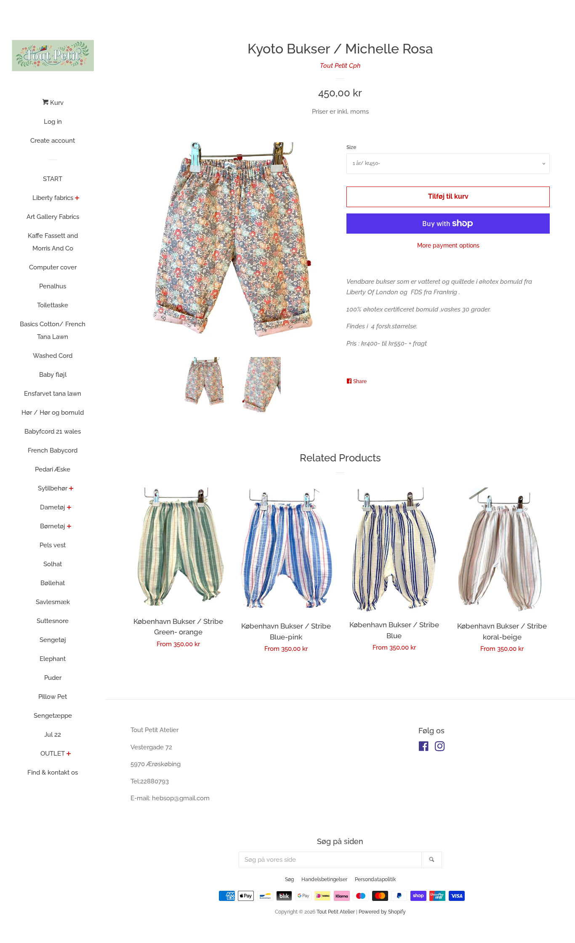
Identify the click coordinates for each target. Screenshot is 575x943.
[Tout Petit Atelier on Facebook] (423, 748)
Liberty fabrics (52, 198)
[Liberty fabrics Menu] (77, 198)
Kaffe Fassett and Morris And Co (53, 242)
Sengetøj (53, 640)
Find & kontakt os (52, 772)
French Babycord (52, 450)
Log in (53, 121)
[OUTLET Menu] (69, 754)
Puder (52, 678)
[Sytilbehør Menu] (71, 489)
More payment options (448, 245)
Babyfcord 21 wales (52, 431)
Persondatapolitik (375, 879)
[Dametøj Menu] (69, 508)
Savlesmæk (53, 602)
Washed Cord (52, 356)
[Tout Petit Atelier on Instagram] (440, 748)
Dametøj (52, 507)
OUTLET (52, 753)
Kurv (56, 103)
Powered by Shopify (382, 912)
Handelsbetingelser (324, 879)
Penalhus (52, 286)
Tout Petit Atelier (336, 912)
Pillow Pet (52, 697)
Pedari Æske (52, 469)
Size (351, 147)
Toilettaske (52, 305)
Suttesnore (53, 621)
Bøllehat (52, 583)
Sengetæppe (53, 715)
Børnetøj (52, 526)
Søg (289, 879)
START (52, 179)
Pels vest (53, 545)
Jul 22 (52, 734)
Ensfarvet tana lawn (52, 393)
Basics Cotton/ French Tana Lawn (52, 330)
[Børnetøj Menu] (69, 527)
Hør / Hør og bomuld (52, 412)
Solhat (52, 564)
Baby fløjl (53, 374)
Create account (52, 140)
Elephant (53, 659)
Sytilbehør (52, 488)
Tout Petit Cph (340, 65)
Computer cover (53, 267)
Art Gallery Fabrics (53, 217)
